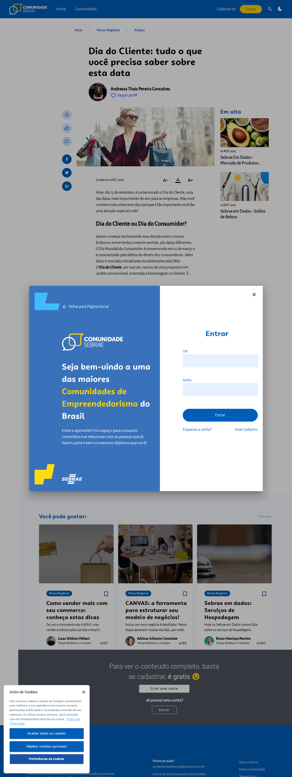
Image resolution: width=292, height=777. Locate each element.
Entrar (220, 415)
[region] (47, 729)
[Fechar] (84, 692)
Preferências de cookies (46, 759)
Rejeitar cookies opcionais (46, 746)
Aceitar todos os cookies (46, 733)
